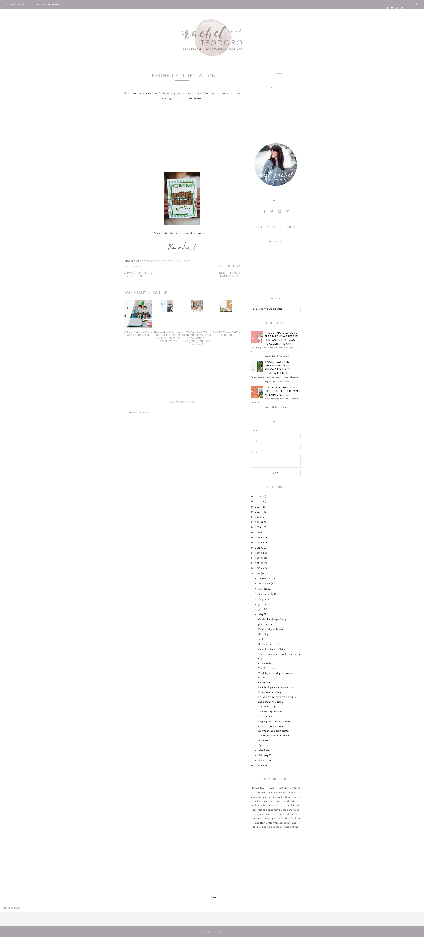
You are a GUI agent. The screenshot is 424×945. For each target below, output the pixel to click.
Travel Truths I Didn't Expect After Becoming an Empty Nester (282, 391)
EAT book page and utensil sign (276, 687)
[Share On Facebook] (233, 265)
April (261, 745)
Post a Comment (138, 412)
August (262, 599)
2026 (258, 496)
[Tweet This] (229, 265)
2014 (258, 558)
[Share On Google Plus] (238, 265)
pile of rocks (265, 624)
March (262, 750)
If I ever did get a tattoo (271, 644)
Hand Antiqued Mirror (271, 629)
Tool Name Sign (267, 706)
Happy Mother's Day (269, 692)
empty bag (264, 682)
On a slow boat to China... (273, 649)
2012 (258, 568)
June (261, 609)
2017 (258, 542)
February (263, 755)
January (262, 760)
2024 (258, 507)
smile (261, 639)
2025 (258, 501)
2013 (258, 563)
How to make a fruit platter (274, 731)
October (263, 589)
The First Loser (267, 668)
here (206, 233)
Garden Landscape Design (272, 619)
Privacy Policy (12, 908)
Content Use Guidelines (45, 4)
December (264, 578)
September (264, 594)
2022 (258, 517)
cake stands (264, 663)
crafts (145, 261)
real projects (179, 261)
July (261, 604)
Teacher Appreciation (270, 711)
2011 (258, 573)
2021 (258, 522)
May (261, 614)
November (264, 583)
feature (159, 261)
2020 (258, 527)
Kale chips (264, 634)
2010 (258, 765)
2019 (258, 532)
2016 (258, 548)
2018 (258, 537)
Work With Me (15, 4)
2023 (258, 512)
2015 (258, 553)
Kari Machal (265, 716)
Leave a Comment (133, 266)
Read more (284, 355)
